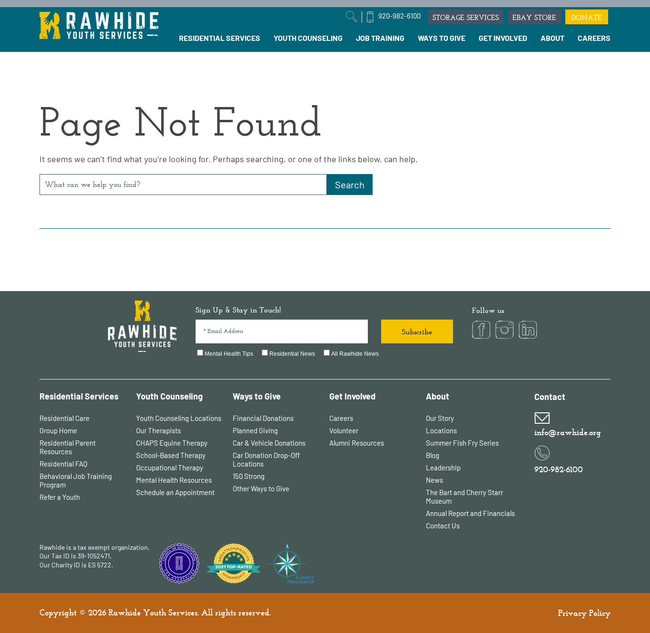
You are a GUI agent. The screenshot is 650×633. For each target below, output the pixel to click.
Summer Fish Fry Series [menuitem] (462, 442)
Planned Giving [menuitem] (255, 430)
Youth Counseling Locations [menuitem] (178, 418)
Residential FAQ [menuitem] (63, 463)
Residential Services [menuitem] (78, 396)
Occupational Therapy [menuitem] (169, 467)
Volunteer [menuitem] (343, 430)
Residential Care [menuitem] (64, 418)
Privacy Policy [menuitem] (584, 613)
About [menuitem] (437, 396)
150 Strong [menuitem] (249, 476)
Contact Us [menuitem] (443, 525)
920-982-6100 (399, 15)
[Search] (350, 184)
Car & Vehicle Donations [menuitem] (269, 442)
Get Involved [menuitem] (352, 396)
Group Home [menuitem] (58, 430)
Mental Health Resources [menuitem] (174, 480)
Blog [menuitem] (432, 455)
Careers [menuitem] (341, 418)
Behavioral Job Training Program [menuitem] (75, 480)
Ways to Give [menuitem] (257, 396)
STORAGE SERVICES (466, 17)
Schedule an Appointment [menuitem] (175, 492)
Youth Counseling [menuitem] (169, 396)
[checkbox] (324, 354)
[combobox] (183, 184)
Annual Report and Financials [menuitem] (470, 513)
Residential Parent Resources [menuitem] (67, 447)
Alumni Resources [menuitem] (356, 442)
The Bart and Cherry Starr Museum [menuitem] (464, 496)
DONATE (586, 17)
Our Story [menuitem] (440, 418)
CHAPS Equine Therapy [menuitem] (171, 442)
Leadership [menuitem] (443, 467)
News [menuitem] (434, 480)
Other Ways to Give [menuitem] (261, 488)
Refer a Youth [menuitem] (59, 497)
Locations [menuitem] (441, 430)
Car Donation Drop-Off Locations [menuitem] (266, 459)
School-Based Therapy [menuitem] (171, 455)
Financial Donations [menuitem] (263, 418)
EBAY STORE (534, 17)
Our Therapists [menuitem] (158, 430)
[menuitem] (219, 38)
